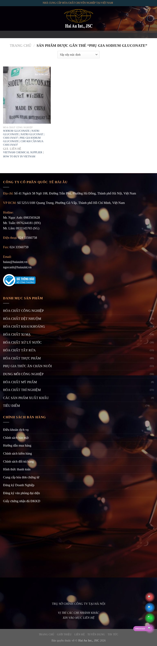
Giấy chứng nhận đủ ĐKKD (21, 501)
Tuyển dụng (96, 634)
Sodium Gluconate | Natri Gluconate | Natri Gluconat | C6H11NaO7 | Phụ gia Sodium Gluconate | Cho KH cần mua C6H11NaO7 (23, 137)
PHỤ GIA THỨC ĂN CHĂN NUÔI (27, 366)
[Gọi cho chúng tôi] (83, 34)
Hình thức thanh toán (16, 469)
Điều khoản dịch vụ (16, 429)
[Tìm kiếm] (150, 18)
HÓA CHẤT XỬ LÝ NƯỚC (22, 342)
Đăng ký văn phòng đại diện (21, 493)
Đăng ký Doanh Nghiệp (18, 485)
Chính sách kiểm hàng (17, 453)
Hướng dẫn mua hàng (17, 445)
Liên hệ (79, 634)
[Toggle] (152, 405)
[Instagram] (73, 34)
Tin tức (113, 634)
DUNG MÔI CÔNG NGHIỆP (23, 374)
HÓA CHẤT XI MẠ (17, 334)
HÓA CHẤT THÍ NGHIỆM (22, 390)
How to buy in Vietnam (19, 156)
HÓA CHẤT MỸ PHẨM (20, 382)
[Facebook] (68, 34)
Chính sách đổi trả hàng (18, 461)
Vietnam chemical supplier (22, 152)
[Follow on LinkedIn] (89, 34)
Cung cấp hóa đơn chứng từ (21, 477)
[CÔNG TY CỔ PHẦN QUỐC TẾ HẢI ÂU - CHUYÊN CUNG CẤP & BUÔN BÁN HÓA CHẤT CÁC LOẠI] (78, 18)
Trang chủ (20, 45)
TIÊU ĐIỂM (11, 405)
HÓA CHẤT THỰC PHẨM (22, 358)
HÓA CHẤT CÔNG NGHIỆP (23, 310)
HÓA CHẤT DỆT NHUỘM (22, 318)
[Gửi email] (78, 34)
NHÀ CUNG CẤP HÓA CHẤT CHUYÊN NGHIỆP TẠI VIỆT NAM (78, 2)
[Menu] (5, 18)
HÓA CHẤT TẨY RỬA (19, 350)
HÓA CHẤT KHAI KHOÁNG (24, 326)
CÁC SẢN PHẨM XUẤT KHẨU (26, 398)
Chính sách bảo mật (16, 437)
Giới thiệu (64, 634)
